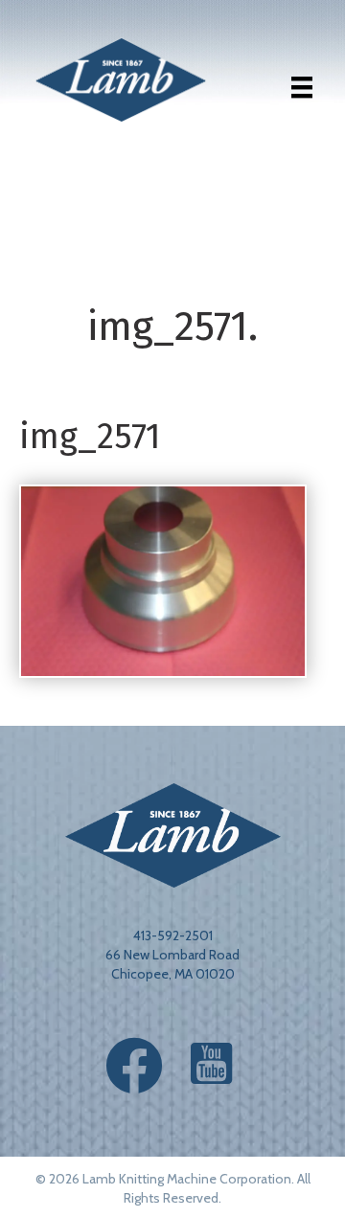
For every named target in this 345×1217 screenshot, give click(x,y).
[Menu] (302, 87)
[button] (134, 1065)
